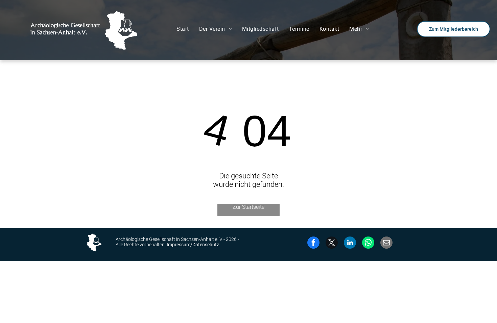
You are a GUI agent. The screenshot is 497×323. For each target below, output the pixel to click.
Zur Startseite (248, 207)
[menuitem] (182, 29)
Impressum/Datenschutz (193, 244)
